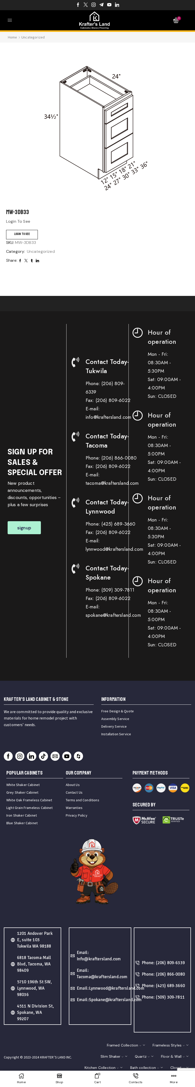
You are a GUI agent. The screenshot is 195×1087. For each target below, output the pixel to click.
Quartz (141, 1056)
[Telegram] (101, 5)
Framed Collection (122, 1045)
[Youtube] (109, 5)
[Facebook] (78, 5)
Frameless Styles (167, 1045)
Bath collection (143, 1067)
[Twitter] (86, 5)
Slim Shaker (110, 1056)
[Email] (55, 756)
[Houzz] (78, 756)
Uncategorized (33, 37)
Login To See (22, 234)
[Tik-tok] (43, 756)
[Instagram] (93, 5)
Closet (176, 1067)
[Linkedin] (117, 5)
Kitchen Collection (100, 1067)
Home (12, 37)
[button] (24, 527)
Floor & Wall (171, 1056)
